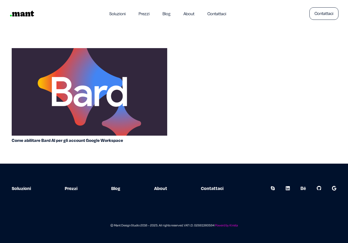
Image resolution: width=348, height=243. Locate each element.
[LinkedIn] (288, 188)
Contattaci (212, 188)
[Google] (334, 188)
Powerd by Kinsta (226, 225)
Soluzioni (21, 188)
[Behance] (303, 188)
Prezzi (71, 188)
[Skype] (273, 188)
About (160, 188)
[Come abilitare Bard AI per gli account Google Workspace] (89, 52)
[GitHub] (319, 188)
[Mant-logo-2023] (22, 13)
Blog (115, 188)
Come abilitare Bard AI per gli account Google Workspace (67, 140)
